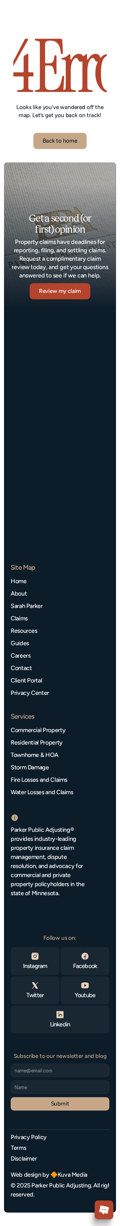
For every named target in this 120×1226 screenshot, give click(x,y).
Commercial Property (38, 730)
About (19, 593)
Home (19, 581)
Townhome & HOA (34, 755)
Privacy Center (30, 693)
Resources (24, 630)
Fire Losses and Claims (39, 779)
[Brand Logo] (32, 14)
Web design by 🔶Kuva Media (49, 1174)
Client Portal (26, 680)
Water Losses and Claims (42, 792)
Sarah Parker (27, 606)
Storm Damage (30, 767)
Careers (20, 655)
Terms (18, 1148)
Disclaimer (24, 1158)
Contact (21, 668)
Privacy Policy (29, 1137)
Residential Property (37, 742)
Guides (20, 643)
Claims (19, 618)
